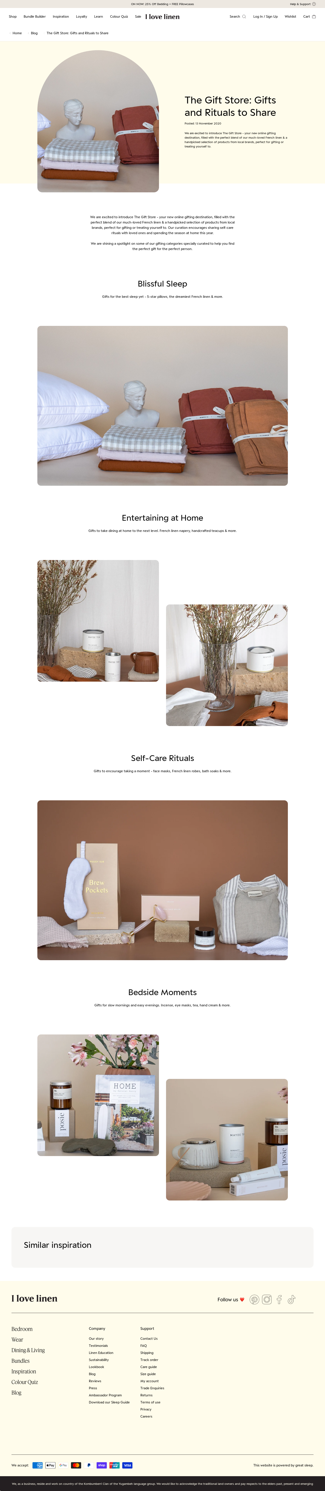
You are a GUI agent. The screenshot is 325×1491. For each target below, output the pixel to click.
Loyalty (81, 16)
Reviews (95, 1381)
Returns (146, 1395)
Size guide (148, 1374)
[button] (309, 16)
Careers (146, 1416)
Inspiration (61, 16)
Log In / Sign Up (265, 16)
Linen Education (101, 1353)
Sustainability (99, 1360)
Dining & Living (28, 1350)
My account (149, 1381)
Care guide (148, 1367)
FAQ (143, 1346)
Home (17, 33)
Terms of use (150, 1402)
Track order (149, 1360)
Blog (34, 33)
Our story (96, 1338)
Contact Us (149, 1338)
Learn (98, 16)
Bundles (20, 1360)
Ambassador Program (105, 1395)
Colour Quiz (119, 16)
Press (93, 1388)
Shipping (146, 1353)
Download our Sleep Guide (109, 1402)
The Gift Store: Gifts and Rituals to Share (78, 33)
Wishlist (290, 16)
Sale (138, 16)
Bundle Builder (35, 16)
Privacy (145, 1409)
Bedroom (21, 1329)
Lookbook (96, 1367)
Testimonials (98, 1346)
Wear (17, 1339)
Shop (13, 16)
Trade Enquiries (152, 1388)
